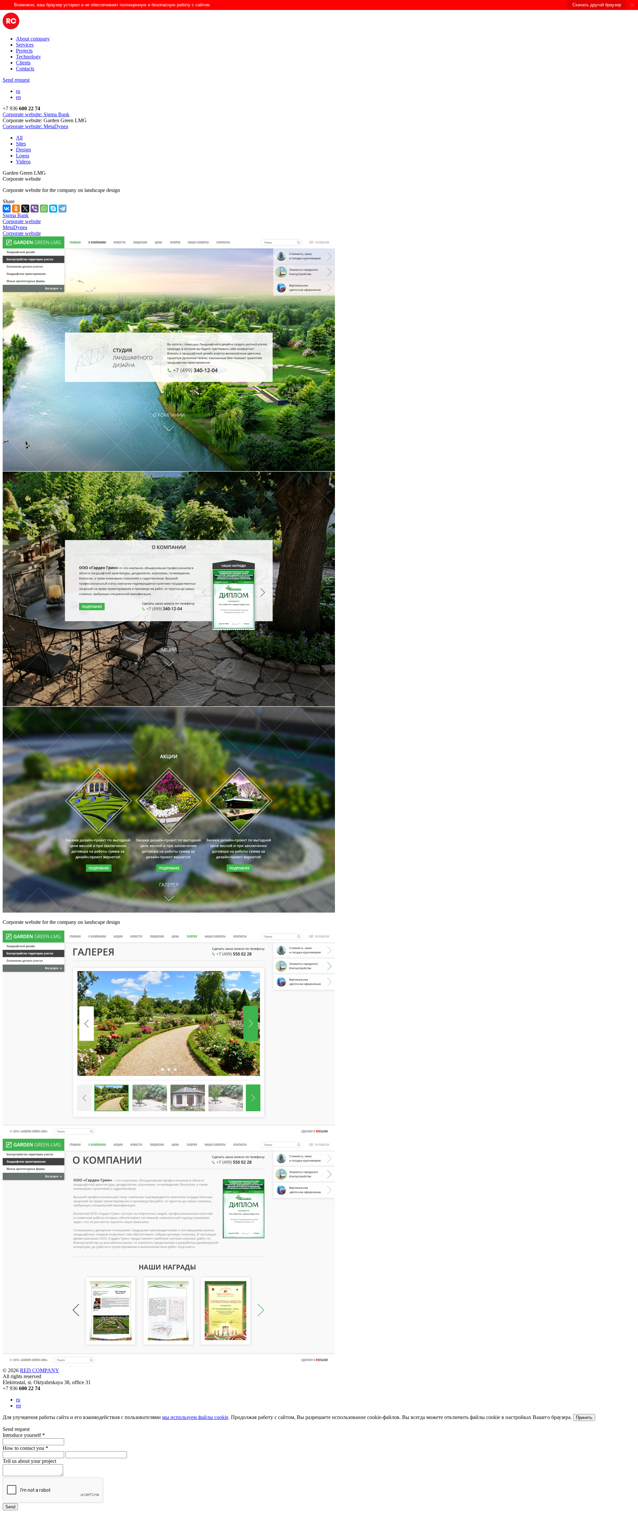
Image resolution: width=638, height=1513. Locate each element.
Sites (21, 143)
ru (18, 91)
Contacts (25, 68)
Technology (28, 56)
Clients (23, 62)
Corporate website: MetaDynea (35, 126)
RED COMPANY (39, 1370)
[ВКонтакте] (7, 209)
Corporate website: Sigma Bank (36, 114)
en (18, 97)
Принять (584, 1417)
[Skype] (53, 209)
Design (23, 149)
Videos (23, 161)
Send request (16, 80)
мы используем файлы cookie (195, 1417)
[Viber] (35, 209)
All (19, 137)
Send (10, 1506)
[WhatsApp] (44, 209)
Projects (24, 50)
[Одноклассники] (16, 209)
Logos (22, 155)
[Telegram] (62, 209)
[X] (25, 209)
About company (33, 39)
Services (25, 44)
